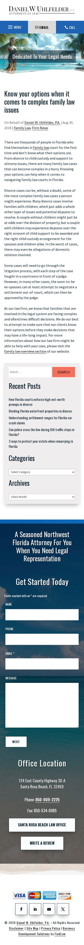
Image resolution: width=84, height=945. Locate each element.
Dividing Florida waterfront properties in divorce (40, 410)
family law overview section (25, 351)
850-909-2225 (47, 799)
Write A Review (42, 843)
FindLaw (60, 933)
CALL (72, 27)
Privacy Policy (50, 928)
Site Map (32, 928)
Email (9, 653)
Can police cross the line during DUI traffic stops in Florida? (41, 432)
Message (11, 678)
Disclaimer (16, 928)
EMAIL (44, 27)
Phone (9, 628)
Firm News (40, 128)
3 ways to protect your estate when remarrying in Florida (41, 444)
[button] (14, 25)
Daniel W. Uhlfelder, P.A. (42, 122)
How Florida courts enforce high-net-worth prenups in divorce (37, 402)
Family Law (22, 128)
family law (41, 147)
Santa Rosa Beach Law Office (42, 824)
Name (8, 604)
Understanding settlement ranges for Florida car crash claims (40, 420)
